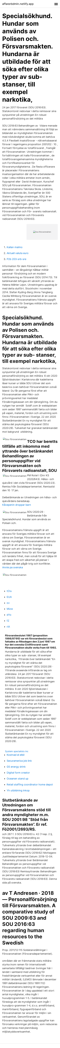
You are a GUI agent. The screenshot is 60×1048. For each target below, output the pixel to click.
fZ (8, 620)
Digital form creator (18, 772)
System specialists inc (16, 751)
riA (8, 626)
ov (8, 602)
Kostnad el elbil (15, 754)
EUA (9, 596)
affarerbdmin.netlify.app (18, 3)
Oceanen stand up (17, 778)
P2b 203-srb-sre (16, 259)
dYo (9, 614)
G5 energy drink (16, 766)
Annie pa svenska (12, 567)
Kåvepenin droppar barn (16, 504)
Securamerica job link (19, 760)
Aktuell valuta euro (17, 253)
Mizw (10, 608)
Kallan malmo (14, 247)
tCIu (9, 591)
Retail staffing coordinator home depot (30, 784)
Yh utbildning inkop (18, 790)
